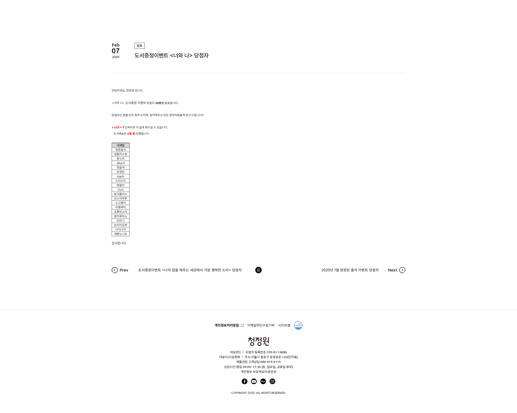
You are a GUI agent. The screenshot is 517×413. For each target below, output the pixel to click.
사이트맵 (284, 325)
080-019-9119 (271, 362)
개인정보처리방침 (227, 325)
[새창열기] (244, 381)
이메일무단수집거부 (261, 325)
